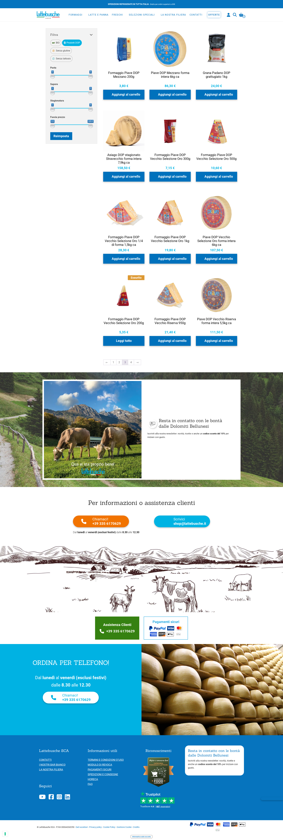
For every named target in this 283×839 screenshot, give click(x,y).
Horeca (93, 779)
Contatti (196, 14)
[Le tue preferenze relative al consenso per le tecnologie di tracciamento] (5, 834)
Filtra (54, 34)
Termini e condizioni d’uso (106, 759)
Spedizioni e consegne (103, 774)
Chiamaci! (106, 521)
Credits (136, 827)
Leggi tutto (124, 341)
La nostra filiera (173, 14)
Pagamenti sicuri (99, 769)
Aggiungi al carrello (126, 94)
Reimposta (61, 136)
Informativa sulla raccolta (141, 837)
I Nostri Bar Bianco (52, 764)
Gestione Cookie (124, 827)
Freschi (117, 14)
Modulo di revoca (100, 764)
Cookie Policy (109, 827)
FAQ (90, 784)
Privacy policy (95, 827)
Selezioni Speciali (142, 14)
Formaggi (75, 14)
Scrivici (189, 521)
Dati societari (82, 827)
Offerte (214, 14)
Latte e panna (98, 14)
